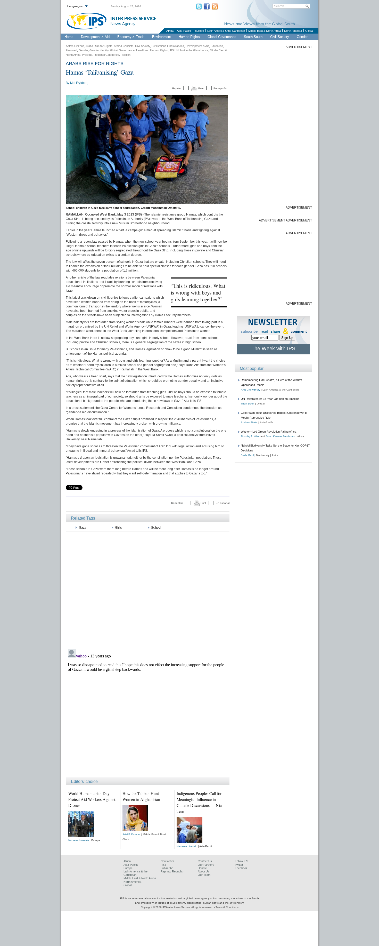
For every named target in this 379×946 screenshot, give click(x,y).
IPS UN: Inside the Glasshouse (188, 50)
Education (217, 45)
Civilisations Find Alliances (168, 45)
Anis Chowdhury (250, 389)
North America (293, 30)
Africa (170, 30)
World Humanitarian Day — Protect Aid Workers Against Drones (91, 799)
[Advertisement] (147, 586)
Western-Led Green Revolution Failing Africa (268, 431)
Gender (302, 37)
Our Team (204, 874)
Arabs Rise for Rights (99, 45)
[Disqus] (147, 711)
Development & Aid (95, 37)
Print (200, 88)
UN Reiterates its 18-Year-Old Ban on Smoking (270, 398)
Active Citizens (75, 45)
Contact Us (205, 861)
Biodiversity (262, 455)
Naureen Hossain (78, 840)
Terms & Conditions (227, 907)
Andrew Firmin (249, 422)
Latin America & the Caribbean (226, 30)
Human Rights (189, 37)
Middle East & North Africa (264, 30)
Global (309, 30)
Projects (87, 54)
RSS (163, 864)
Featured (71, 50)
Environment (161, 37)
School (156, 527)
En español (220, 88)
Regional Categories (106, 54)
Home (68, 37)
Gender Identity (99, 50)
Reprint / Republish (172, 871)
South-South (253, 37)
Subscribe (167, 868)
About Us (203, 871)
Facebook (241, 868)
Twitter (239, 864)
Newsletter (167, 861)
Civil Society (279, 37)
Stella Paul (247, 455)
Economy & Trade (130, 37)
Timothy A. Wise (250, 436)
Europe (199, 30)
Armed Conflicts (124, 45)
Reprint (176, 88)
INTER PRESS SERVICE (133, 18)
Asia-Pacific (184, 30)
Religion (125, 54)
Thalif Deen (247, 403)
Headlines (142, 50)
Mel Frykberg (79, 83)
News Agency (123, 23)
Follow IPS (241, 861)
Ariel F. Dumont (131, 834)
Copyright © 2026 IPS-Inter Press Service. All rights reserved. (177, 907)
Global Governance (222, 37)
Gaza (82, 527)
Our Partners (206, 864)
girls (118, 527)
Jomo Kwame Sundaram (280, 436)
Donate (202, 868)
